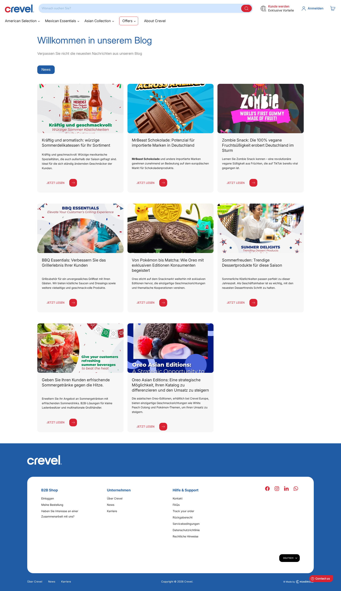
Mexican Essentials (61, 21)
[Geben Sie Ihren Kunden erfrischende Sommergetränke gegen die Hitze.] (80, 348)
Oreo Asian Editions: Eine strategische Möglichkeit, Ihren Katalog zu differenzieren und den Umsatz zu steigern (170, 385)
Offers (127, 21)
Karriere (112, 511)
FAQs (176, 504)
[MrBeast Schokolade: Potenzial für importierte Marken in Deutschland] (170, 108)
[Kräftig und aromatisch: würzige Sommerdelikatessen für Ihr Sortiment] (80, 108)
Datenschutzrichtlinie (186, 530)
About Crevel (155, 21)
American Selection (21, 21)
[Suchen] (246, 8)
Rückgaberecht (183, 517)
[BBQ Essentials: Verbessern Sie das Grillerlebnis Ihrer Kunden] (80, 228)
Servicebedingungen (186, 523)
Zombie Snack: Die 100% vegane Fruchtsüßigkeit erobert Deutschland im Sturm (258, 145)
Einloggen (47, 498)
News (46, 69)
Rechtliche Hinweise (185, 536)
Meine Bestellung (52, 504)
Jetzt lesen (56, 182)
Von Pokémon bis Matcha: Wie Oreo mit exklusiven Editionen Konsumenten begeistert (168, 265)
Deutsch (288, 558)
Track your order (183, 511)
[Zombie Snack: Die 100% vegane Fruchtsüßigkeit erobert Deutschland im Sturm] (260, 108)
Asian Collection (98, 21)
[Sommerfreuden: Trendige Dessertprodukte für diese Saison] (260, 228)
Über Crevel (114, 498)
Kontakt (178, 498)
